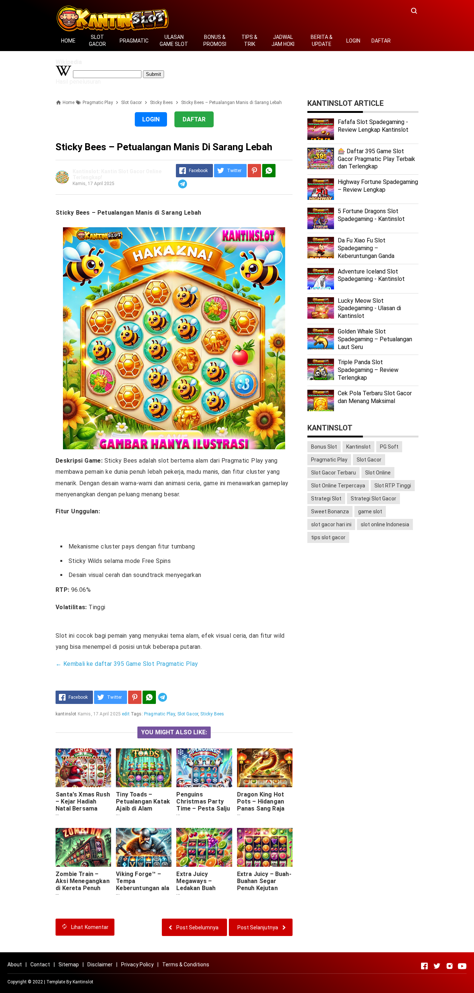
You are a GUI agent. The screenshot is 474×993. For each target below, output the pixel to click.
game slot (370, 511)
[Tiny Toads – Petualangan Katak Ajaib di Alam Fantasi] (143, 767)
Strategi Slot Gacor (373, 498)
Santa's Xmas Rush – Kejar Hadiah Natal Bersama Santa (83, 805)
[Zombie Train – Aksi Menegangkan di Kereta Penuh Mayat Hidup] (83, 847)
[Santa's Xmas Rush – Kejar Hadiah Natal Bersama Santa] (83, 767)
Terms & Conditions (185, 964)
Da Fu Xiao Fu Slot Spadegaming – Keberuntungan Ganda (366, 248)
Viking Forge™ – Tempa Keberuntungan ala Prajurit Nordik (142, 884)
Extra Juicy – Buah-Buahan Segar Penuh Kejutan (264, 881)
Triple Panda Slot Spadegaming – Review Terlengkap (368, 370)
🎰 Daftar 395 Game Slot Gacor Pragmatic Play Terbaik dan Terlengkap (376, 159)
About (14, 964)
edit (126, 714)
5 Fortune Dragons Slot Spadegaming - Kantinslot (371, 215)
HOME (68, 41)
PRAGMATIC (134, 41)
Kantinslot (358, 447)
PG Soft (389, 447)
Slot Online (378, 473)
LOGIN (353, 41)
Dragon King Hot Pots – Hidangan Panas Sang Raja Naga (260, 805)
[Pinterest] (254, 170)
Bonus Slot (324, 447)
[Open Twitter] (437, 966)
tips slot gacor (328, 537)
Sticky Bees (212, 714)
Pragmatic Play (159, 714)
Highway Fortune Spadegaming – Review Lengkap (378, 185)
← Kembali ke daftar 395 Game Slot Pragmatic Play (127, 663)
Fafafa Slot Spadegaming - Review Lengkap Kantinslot (373, 125)
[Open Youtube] (462, 966)
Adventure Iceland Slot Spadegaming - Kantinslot (371, 275)
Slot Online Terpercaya (338, 486)
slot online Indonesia (385, 524)
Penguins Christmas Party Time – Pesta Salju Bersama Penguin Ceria (203, 808)
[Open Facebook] (424, 966)
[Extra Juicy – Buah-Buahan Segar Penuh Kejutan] (265, 847)
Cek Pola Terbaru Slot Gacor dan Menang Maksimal (375, 397)
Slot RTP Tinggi (392, 486)
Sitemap (69, 964)
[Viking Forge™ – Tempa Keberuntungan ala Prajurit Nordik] (143, 847)
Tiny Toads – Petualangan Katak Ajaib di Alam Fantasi (143, 805)
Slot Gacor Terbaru (333, 473)
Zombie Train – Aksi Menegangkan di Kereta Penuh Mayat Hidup (83, 884)
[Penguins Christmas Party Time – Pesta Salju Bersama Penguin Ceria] (204, 767)
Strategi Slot (326, 498)
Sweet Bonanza (330, 511)
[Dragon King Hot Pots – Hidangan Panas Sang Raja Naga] (265, 767)
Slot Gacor (187, 714)
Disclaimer (100, 964)
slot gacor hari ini (331, 524)
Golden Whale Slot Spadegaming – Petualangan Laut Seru (375, 339)
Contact (40, 964)
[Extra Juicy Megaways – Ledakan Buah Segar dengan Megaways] (204, 847)
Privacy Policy (137, 964)
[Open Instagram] (449, 966)
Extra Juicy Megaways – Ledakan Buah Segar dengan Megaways (196, 888)
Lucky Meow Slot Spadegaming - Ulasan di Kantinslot (369, 308)
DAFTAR (381, 41)
